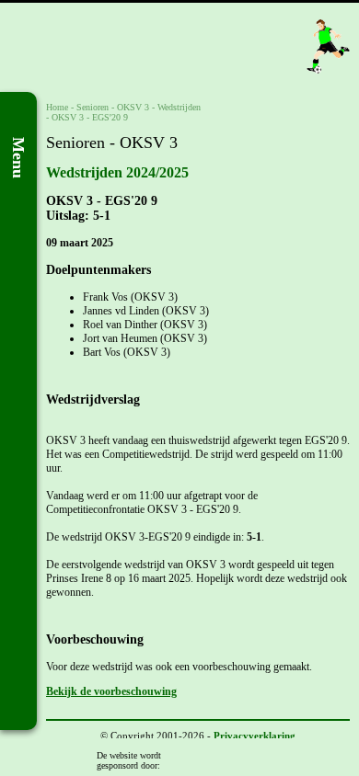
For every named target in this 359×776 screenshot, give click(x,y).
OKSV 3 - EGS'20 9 (90, 117)
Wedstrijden (179, 107)
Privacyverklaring (254, 735)
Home (57, 107)
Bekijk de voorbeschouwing (111, 691)
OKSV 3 (133, 107)
